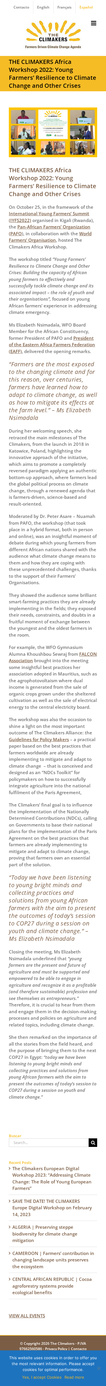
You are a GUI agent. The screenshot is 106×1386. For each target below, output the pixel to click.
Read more (74, 1377)
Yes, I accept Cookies (42, 1377)
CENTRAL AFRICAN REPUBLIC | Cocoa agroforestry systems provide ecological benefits (52, 1285)
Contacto (79, 1348)
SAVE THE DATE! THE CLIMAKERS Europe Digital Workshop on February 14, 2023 (52, 1207)
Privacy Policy (56, 1348)
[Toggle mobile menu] (94, 23)
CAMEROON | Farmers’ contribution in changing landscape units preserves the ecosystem (53, 1259)
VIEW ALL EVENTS (27, 1316)
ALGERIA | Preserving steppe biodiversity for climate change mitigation (44, 1233)
